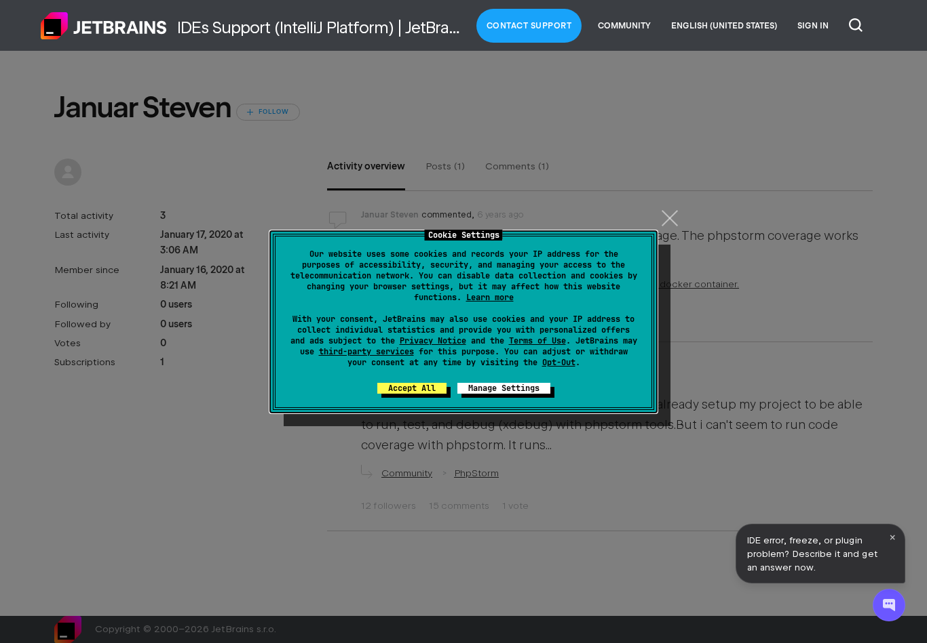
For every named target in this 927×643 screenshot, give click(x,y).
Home (104, 25)
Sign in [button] (813, 25)
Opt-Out (558, 362)
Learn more (490, 297)
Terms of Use (537, 340)
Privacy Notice (433, 340)
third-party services (366, 351)
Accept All (412, 388)
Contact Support (529, 25)
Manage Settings (504, 388)
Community (624, 25)
